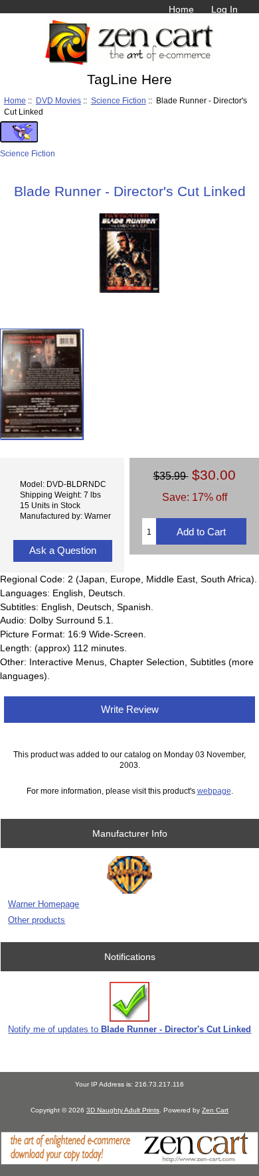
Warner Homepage (43, 904)
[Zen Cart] (129, 1161)
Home (181, 9)
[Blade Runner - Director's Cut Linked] (41, 384)
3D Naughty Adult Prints (122, 1110)
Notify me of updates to (129, 1029)
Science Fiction (118, 100)
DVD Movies (58, 100)
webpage (214, 790)
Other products (36, 920)
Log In (224, 9)
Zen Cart (215, 1110)
